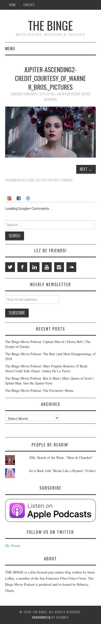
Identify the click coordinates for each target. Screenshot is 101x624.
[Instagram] (59, 267)
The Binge (50, 25)
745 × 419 (55, 94)
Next (86, 169)
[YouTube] (47, 267)
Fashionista (41, 617)
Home (12, 4)
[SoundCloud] (71, 267)
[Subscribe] (50, 511)
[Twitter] (10, 267)
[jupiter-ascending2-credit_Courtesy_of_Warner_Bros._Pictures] (50, 131)
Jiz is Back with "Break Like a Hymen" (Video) (62, 470)
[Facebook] (22, 267)
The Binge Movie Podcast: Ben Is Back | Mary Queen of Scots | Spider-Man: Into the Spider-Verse (49, 380)
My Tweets (12, 545)
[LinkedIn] (34, 267)
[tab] (10, 198)
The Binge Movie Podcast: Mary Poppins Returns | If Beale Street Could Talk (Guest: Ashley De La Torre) (46, 368)
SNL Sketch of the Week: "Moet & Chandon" (61, 457)
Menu (10, 48)
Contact (29, 4)
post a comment (62, 180)
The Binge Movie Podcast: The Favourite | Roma (39, 390)
